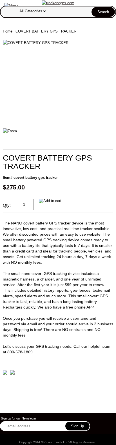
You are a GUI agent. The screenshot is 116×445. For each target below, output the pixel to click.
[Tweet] (5, 373)
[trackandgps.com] (58, 3)
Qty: (7, 205)
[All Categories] (64, 11)
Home (7, 31)
